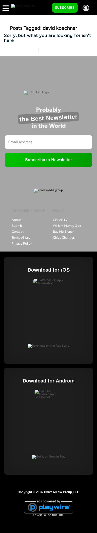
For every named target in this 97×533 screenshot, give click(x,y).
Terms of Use (21, 237)
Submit (17, 226)
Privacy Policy (22, 243)
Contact (18, 231)
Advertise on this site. (48, 515)
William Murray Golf (67, 226)
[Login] (86, 8)
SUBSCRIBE (65, 7)
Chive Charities (64, 237)
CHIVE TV (60, 220)
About (16, 220)
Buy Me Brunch (63, 231)
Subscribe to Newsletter (48, 160)
